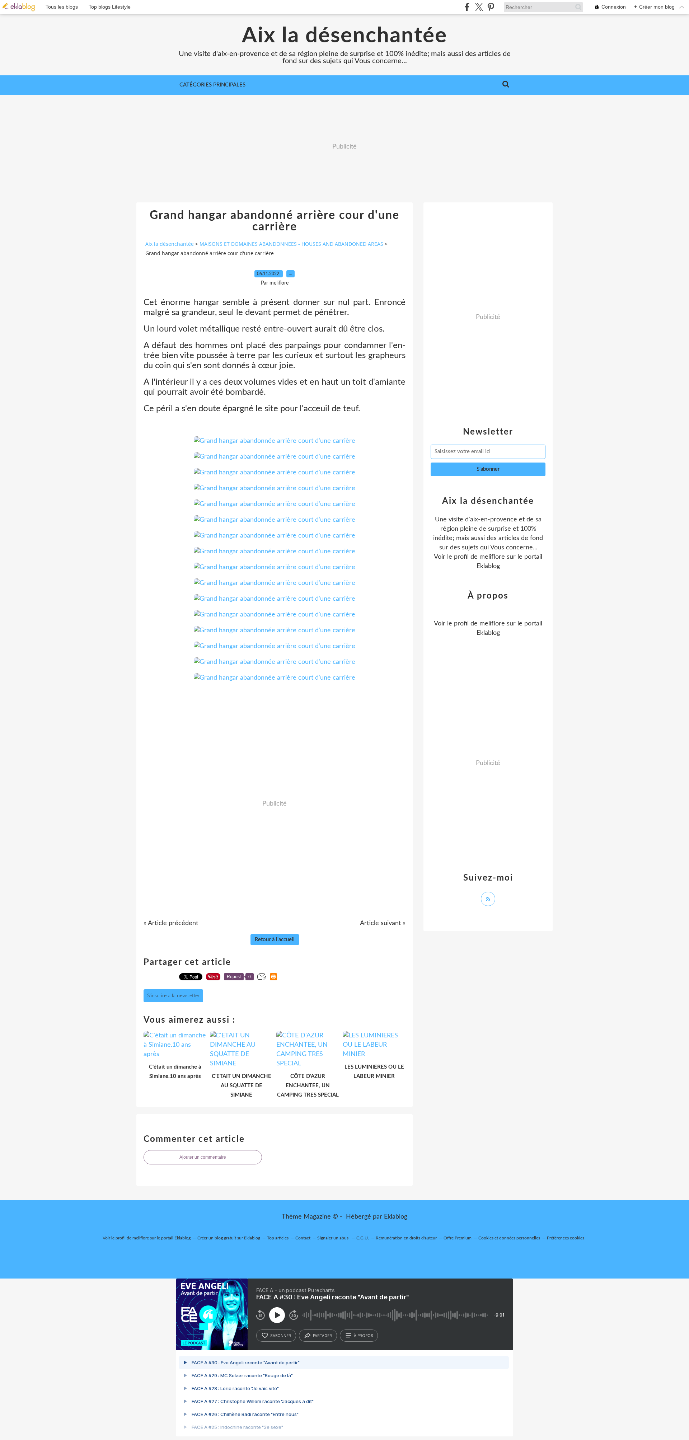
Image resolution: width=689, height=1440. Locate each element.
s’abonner (280, 1335)
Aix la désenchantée (344, 36)
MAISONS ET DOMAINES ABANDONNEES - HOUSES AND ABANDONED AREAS (291, 243)
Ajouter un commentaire (202, 1157)
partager (322, 1335)
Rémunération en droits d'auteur (406, 1238)
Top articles (278, 1238)
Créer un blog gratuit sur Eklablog (228, 1238)
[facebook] (467, 7)
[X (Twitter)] (478, 7)
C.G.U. (362, 1238)
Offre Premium (458, 1238)
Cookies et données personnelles (509, 1238)
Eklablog (395, 1217)
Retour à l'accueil (275, 939)
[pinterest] (490, 7)
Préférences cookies (565, 1238)
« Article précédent (171, 923)
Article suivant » (383, 923)
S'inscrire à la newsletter (173, 995)
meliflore (492, 557)
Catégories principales (212, 85)
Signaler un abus (333, 1238)
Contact (302, 1238)
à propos (363, 1335)
